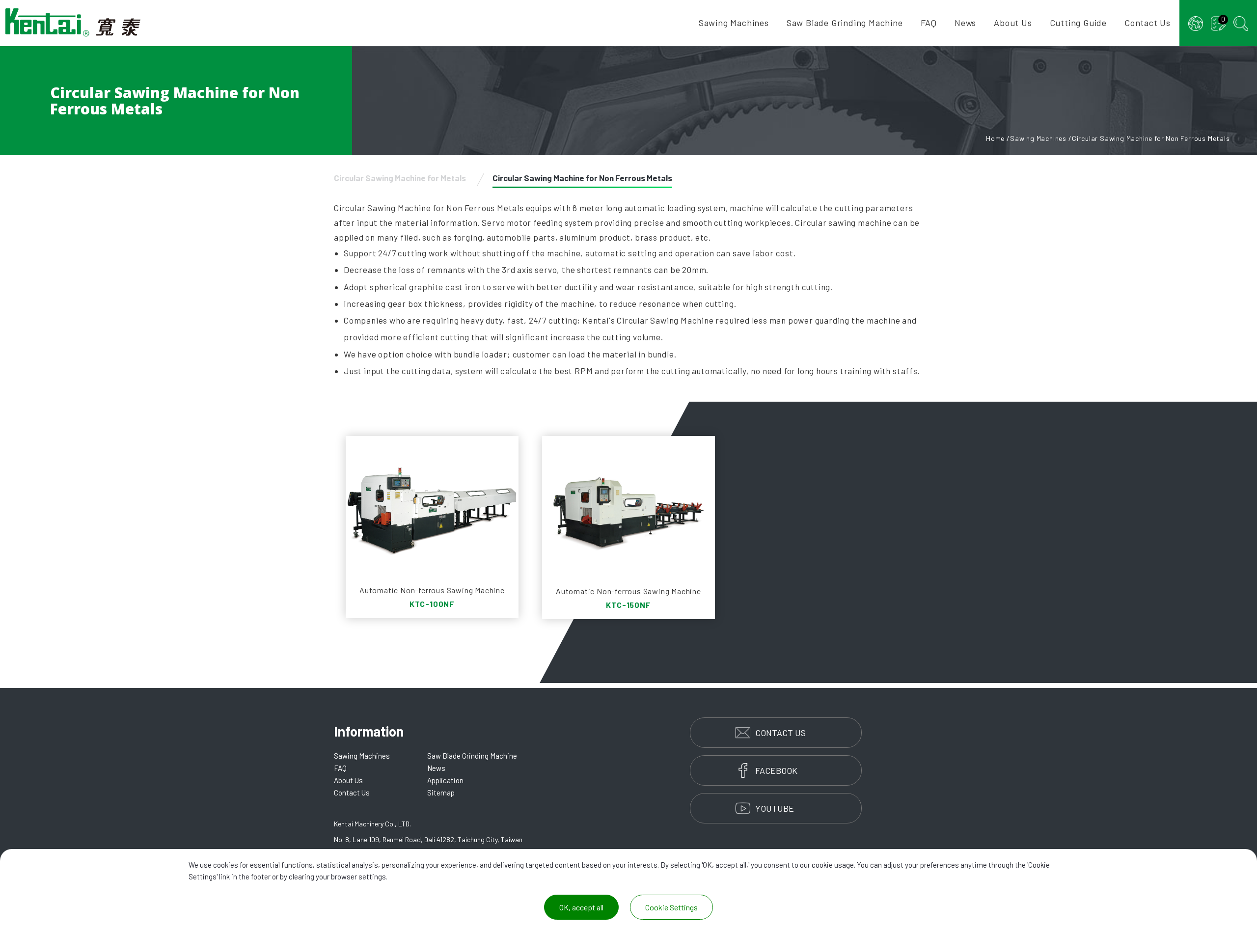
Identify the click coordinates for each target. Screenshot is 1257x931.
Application (445, 780)
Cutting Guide (1078, 22)
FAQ (929, 22)
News (965, 22)
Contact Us (1147, 22)
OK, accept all (581, 907)
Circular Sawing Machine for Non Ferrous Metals (582, 178)
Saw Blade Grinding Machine (845, 22)
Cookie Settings (671, 907)
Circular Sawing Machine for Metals (400, 178)
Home (995, 138)
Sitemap (441, 792)
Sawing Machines (734, 22)
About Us (1013, 22)
